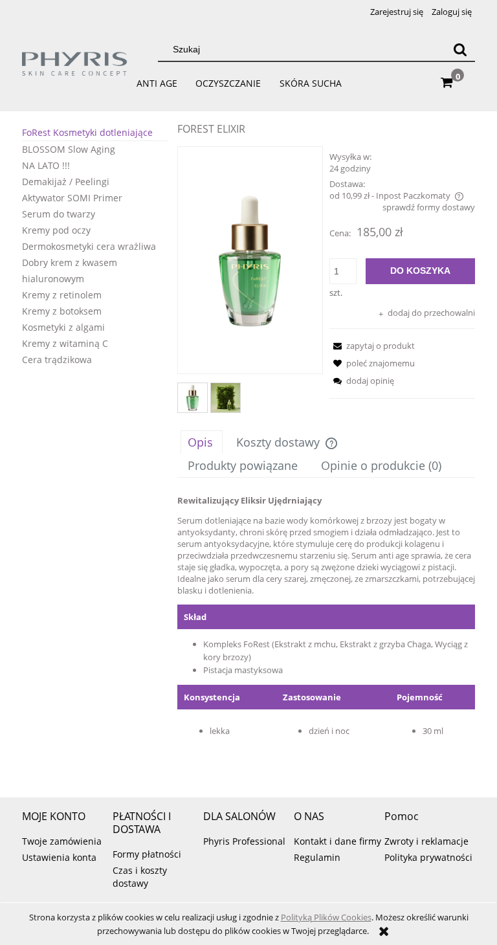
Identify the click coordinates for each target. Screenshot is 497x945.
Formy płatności (147, 854)
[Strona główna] (75, 69)
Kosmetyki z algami (63, 327)
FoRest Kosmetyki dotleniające (87, 132)
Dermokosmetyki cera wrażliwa (89, 246)
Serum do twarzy (58, 214)
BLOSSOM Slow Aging (68, 149)
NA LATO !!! (46, 165)
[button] (372, 345)
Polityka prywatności (428, 857)
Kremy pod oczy (56, 230)
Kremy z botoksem (62, 311)
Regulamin (317, 857)
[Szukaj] (460, 49)
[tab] (201, 442)
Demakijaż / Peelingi (65, 181)
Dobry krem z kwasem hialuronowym (69, 270)
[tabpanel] (326, 633)
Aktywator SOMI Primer (72, 198)
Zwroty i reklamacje (426, 841)
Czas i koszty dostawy (140, 876)
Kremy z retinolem (62, 295)
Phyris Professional (244, 841)
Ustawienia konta (59, 857)
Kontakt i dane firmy (337, 841)
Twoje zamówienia (62, 841)
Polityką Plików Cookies (326, 917)
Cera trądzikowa (57, 359)
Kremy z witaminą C (65, 343)
